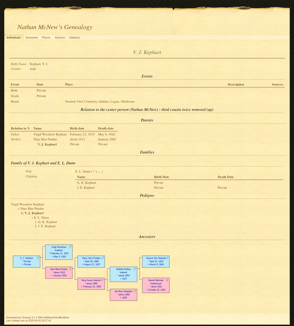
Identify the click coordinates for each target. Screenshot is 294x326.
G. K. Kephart (86, 182)
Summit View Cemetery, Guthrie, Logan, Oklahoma (100, 101)
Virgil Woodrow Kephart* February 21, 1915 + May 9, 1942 (59, 252)
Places (46, 37)
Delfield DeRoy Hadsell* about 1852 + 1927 (123, 274)
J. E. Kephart (85, 187)
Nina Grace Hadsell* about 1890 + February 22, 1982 (91, 283)
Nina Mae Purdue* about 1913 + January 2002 (58, 272)
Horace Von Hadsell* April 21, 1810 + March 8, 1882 (156, 261)
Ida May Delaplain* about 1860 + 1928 (123, 294)
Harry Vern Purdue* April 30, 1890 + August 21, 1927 (91, 261)
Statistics (74, 37)
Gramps (26, 317)
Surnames (31, 37)
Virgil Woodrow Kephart (50, 134)
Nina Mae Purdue (45, 139)
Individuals (14, 37)
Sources (60, 37)
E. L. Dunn (82, 171)
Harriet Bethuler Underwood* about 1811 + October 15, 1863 (155, 285)
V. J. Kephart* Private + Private (26, 261)
